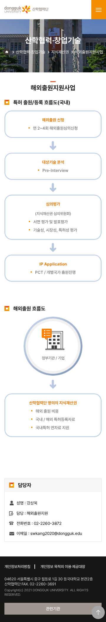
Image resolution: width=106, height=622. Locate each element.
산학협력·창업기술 (30, 52)
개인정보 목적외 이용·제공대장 (62, 566)
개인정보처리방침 (17, 566)
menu (99, 9)
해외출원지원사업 (89, 52)
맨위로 (98, 612)
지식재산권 (60, 52)
